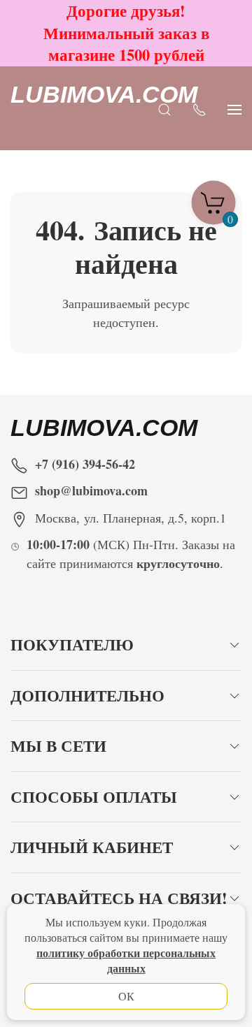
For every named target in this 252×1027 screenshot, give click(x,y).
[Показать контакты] (199, 108)
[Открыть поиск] (164, 108)
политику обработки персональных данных (126, 960)
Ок (126, 996)
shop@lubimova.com (91, 490)
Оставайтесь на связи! (118, 898)
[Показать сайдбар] (234, 108)
